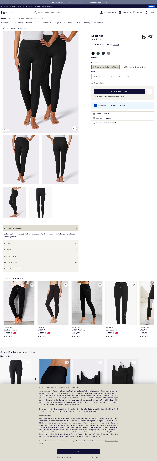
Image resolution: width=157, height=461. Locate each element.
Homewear (12, 28)
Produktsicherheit (11, 262)
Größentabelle (99, 83)
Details (7, 243)
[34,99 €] (87, 303)
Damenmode (6, 23)
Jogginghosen (21, 28)
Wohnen (11, 18)
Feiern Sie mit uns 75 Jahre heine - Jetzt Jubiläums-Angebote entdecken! (78, 2)
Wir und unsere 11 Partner (48, 391)
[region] (78, 422)
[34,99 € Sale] (19, 303)
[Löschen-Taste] (69, 12)
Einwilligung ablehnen (64, 457)
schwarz (94, 57)
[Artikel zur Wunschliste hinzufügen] (149, 91)
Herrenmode (98, 23)
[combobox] (56, 12)
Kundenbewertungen (12, 269)
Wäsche (28, 23)
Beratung (86, 23)
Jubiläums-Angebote (34, 18)
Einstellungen (95, 457)
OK (78, 452)
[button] (3, 28)
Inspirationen (60, 23)
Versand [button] (116, 45)
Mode (3, 18)
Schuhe (37, 23)
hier (91, 402)
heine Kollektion (74, 23)
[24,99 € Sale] (53, 303)
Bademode (18, 23)
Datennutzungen (106, 391)
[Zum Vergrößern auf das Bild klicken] (74, 128)
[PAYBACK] (151, 6)
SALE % (21, 18)
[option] (93, 53)
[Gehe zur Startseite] (7, 12)
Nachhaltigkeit (10, 256)
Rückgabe (8, 250)
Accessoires (47, 23)
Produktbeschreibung (13, 228)
